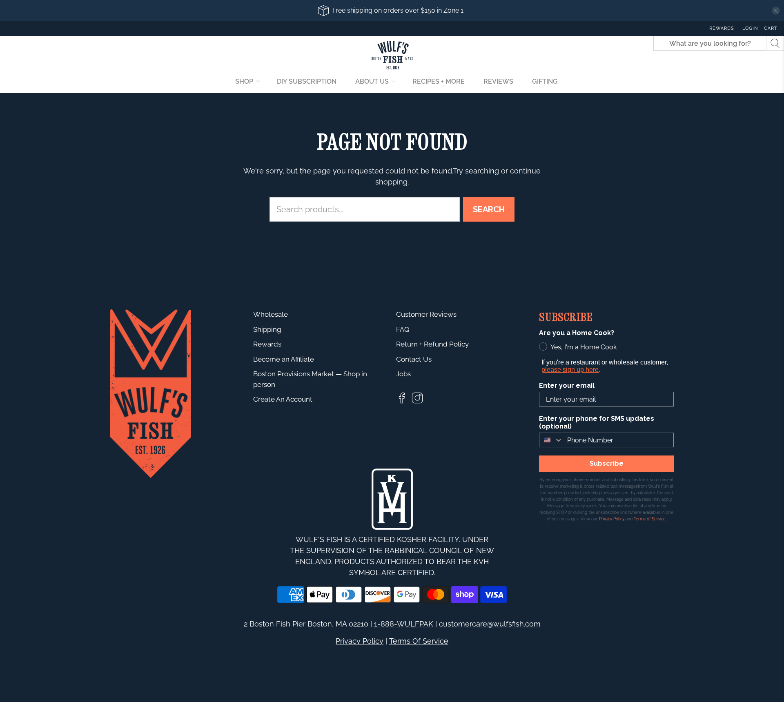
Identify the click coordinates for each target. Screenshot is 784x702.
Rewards (721, 28)
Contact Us (414, 359)
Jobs (403, 374)
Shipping (267, 329)
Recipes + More (438, 81)
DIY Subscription (306, 81)
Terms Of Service (418, 641)
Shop (244, 81)
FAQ (403, 329)
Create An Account (282, 399)
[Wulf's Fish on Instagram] (417, 402)
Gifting (545, 81)
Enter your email (567, 385)
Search (489, 209)
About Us (372, 81)
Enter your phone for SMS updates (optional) (596, 422)
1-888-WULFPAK (403, 624)
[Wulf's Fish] (392, 55)
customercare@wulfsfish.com (490, 624)
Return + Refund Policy (432, 344)
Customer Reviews (426, 314)
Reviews (498, 81)
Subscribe (607, 463)
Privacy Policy (359, 641)
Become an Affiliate (283, 359)
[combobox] (551, 440)
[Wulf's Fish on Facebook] (402, 402)
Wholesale (270, 314)
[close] (776, 11)
